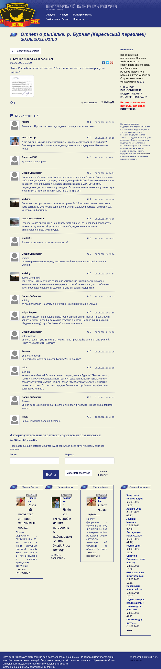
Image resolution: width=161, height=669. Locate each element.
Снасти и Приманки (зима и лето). (135, 559)
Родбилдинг (133, 545)
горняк (25, 122)
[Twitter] (108, 61)
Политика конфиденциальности (50, 663)
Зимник (26, 351)
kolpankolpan (29, 312)
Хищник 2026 (133, 508)
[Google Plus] (112, 61)
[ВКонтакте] (104, 61)
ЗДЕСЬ (140, 81)
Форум (64, 14)
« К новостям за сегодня (25, 51)
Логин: (13, 454)
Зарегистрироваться (78, 473)
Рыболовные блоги (57, 19)
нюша (25, 416)
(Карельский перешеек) (32, 58)
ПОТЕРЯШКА (128, 109)
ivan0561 (27, 238)
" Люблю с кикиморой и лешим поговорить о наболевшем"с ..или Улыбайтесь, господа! (62, 528)
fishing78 (109, 102)
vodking (26, 199)
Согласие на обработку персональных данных (29, 667)
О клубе (50, 14)
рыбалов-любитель (33, 218)
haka (24, 367)
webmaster (136, 660)
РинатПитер (29, 137)
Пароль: (70, 454)
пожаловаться (90, 103)
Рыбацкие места (82, 14)
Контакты (78, 19)
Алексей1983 (29, 157)
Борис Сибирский (32, 173)
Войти (51, 475)
